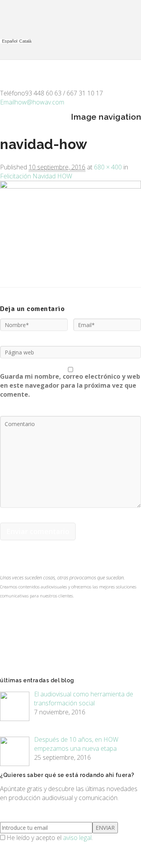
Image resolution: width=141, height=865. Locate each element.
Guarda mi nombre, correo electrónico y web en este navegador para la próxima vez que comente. (70, 385)
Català (25, 41)
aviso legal (77, 837)
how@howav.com (32, 102)
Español (9, 41)
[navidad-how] (70, 186)
